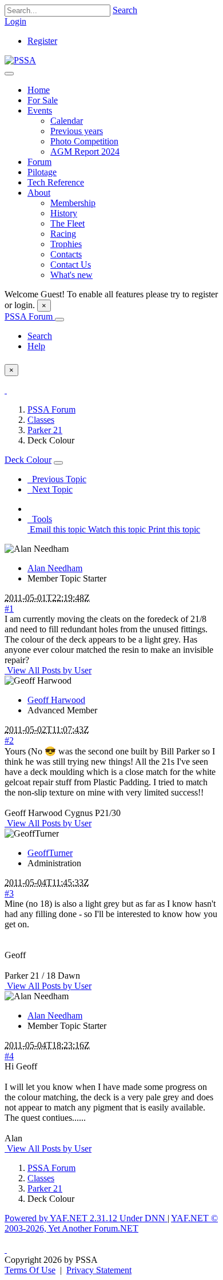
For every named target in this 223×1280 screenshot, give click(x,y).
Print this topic (173, 529)
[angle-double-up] (6, 1249)
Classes (40, 420)
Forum (39, 162)
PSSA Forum (30, 316)
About (38, 192)
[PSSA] (20, 60)
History (63, 213)
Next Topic (50, 489)
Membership (72, 203)
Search (125, 10)
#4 (9, 1056)
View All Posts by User (48, 670)
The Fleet (67, 223)
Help (36, 346)
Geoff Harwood (56, 700)
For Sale (42, 100)
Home (38, 90)
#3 (9, 893)
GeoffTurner (50, 853)
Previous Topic (56, 479)
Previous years (76, 131)
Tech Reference (55, 182)
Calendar (66, 121)
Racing (63, 234)
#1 (9, 608)
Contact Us (70, 264)
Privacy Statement (99, 1270)
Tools (39, 519)
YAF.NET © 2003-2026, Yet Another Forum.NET (111, 1223)
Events (39, 110)
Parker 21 (44, 430)
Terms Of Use (30, 1270)
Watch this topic (116, 529)
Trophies (66, 244)
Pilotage (42, 172)
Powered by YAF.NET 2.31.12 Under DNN (86, 1218)
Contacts (66, 254)
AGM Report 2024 (85, 151)
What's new (71, 275)
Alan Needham (54, 568)
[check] (6, 390)
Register (42, 41)
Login (15, 21)
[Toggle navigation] (9, 73)
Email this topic (56, 529)
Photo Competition (84, 141)
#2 (9, 740)
